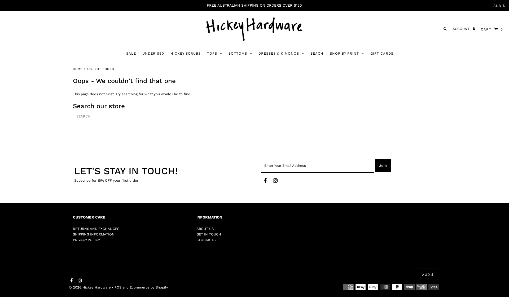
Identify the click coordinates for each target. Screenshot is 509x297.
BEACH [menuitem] (316, 53)
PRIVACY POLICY (86, 240)
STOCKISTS (206, 240)
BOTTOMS (238, 53)
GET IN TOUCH (208, 234)
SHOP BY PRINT (344, 53)
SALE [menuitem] (131, 53)
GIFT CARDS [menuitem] (381, 53)
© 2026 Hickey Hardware (90, 287)
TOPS (212, 53)
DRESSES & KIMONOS (278, 53)
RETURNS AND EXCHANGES (96, 229)
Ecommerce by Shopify (149, 287)
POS (118, 287)
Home (77, 69)
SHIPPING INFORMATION (94, 234)
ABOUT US (205, 229)
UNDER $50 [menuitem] (153, 53)
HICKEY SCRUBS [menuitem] (185, 53)
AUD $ (499, 6)
